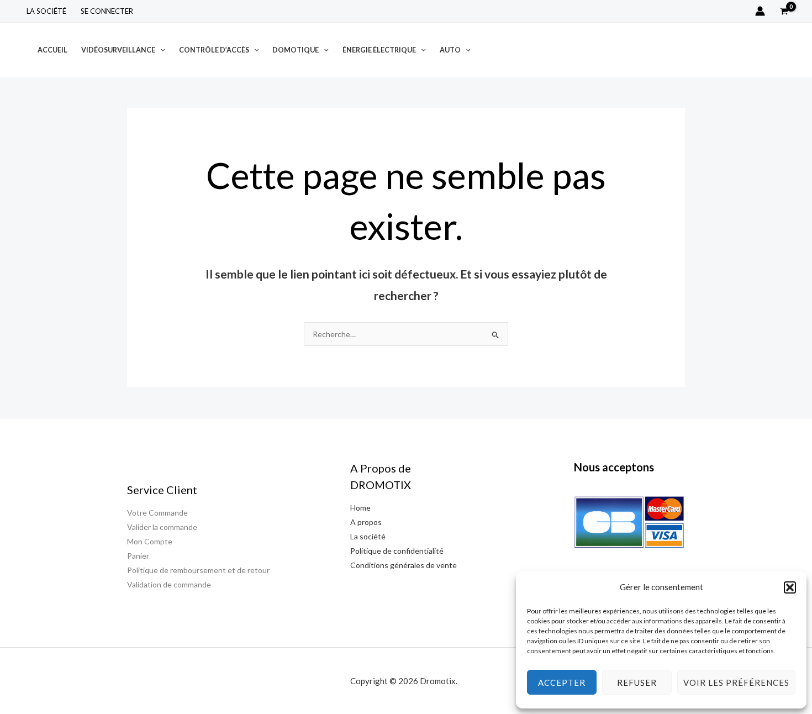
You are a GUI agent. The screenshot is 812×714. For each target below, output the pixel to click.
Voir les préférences (736, 682)
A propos (366, 522)
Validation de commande (169, 584)
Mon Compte (149, 541)
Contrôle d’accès (214, 50)
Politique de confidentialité (397, 550)
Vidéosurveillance (118, 50)
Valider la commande (162, 527)
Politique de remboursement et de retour (198, 570)
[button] (789, 587)
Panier (138, 555)
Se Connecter (107, 11)
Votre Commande (157, 512)
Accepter (562, 682)
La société (46, 11)
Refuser (637, 682)
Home (360, 507)
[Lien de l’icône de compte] (760, 11)
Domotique (295, 50)
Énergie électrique (379, 50)
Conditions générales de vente (403, 565)
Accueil (52, 50)
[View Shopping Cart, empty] (784, 11)
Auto (450, 50)
